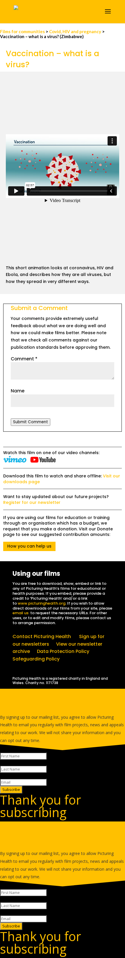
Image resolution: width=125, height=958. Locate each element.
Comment (24, 359)
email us (20, 613)
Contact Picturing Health (41, 636)
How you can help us (29, 546)
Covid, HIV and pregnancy (75, 31)
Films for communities (23, 31)
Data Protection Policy (63, 651)
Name (17, 391)
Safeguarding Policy (36, 659)
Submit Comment (30, 422)
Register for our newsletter (31, 502)
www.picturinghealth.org (41, 603)
